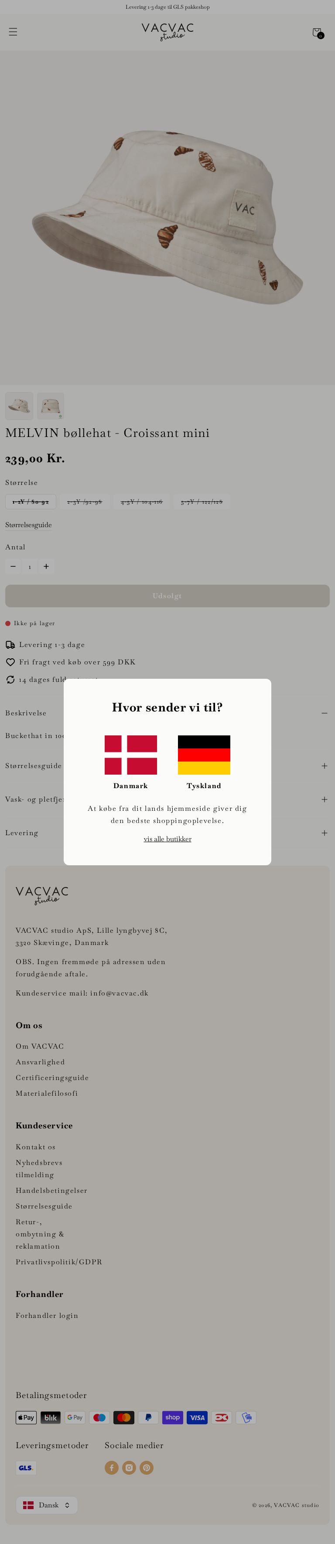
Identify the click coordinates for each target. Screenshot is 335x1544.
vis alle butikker (167, 838)
